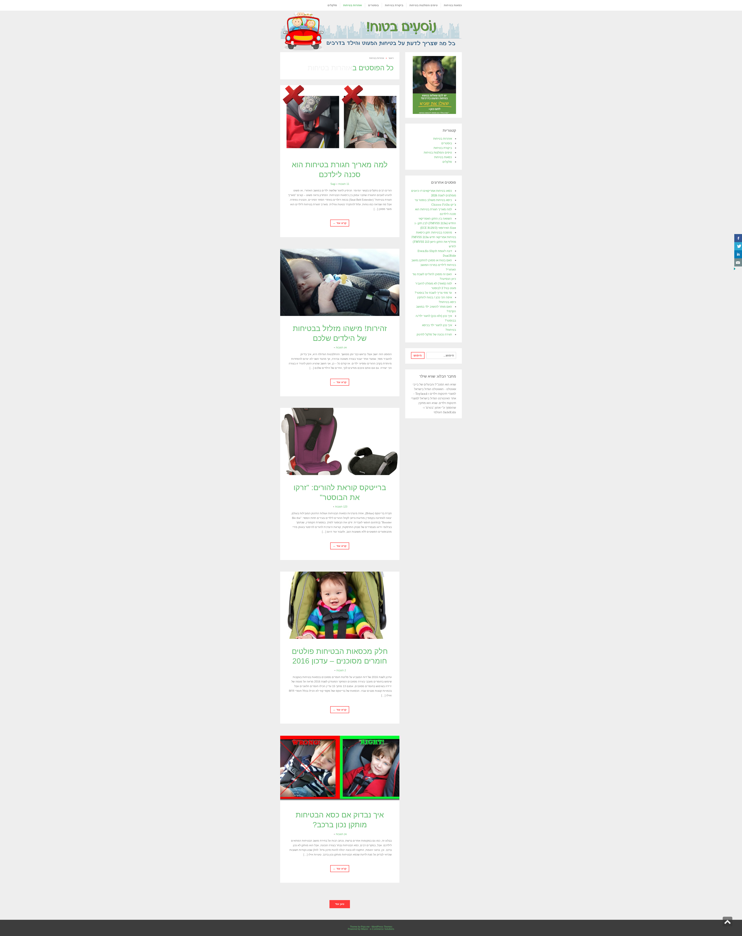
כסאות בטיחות (443, 157)
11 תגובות (343, 183)
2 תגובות (341, 670)
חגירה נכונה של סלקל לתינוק (434, 334)
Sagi (332, 183)
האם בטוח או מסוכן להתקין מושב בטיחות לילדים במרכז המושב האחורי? (433, 264)
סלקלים (447, 162)
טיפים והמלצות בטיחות (438, 152)
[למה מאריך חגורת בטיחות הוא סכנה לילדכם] (339, 118)
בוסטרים (446, 143)
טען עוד (339, 903)
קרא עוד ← (339, 223)
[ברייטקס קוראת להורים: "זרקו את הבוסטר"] (339, 441)
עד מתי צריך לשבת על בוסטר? (433, 292)
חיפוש (418, 355)
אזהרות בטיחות (442, 138)
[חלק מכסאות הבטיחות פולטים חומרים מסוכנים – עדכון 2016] (339, 605)
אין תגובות (341, 347)
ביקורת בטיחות (443, 148)
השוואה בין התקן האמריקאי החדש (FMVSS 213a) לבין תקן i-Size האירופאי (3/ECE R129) (435, 223)
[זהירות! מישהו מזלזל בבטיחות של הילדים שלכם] (339, 282)
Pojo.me (365, 926)
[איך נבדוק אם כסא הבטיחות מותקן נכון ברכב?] (339, 768)
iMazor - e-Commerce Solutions (377, 929)
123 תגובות (341, 506)
